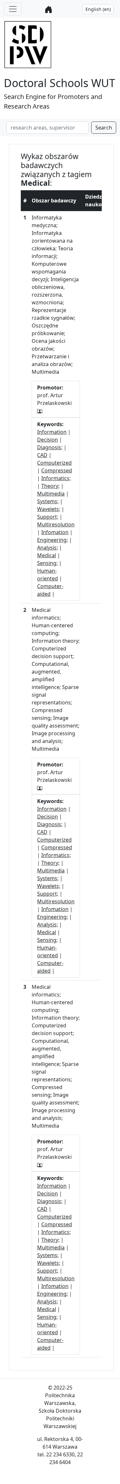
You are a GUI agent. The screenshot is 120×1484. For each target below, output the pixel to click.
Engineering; (52, 539)
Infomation (54, 532)
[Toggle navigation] (13, 9)
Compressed (56, 470)
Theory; (50, 485)
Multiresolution (56, 524)
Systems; (48, 501)
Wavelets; (48, 509)
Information (52, 431)
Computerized (54, 462)
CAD (42, 455)
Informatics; (56, 478)
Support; (47, 516)
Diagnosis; (49, 447)
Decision (47, 439)
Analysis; (47, 547)
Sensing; (47, 563)
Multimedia (51, 493)
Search (103, 127)
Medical (46, 555)
